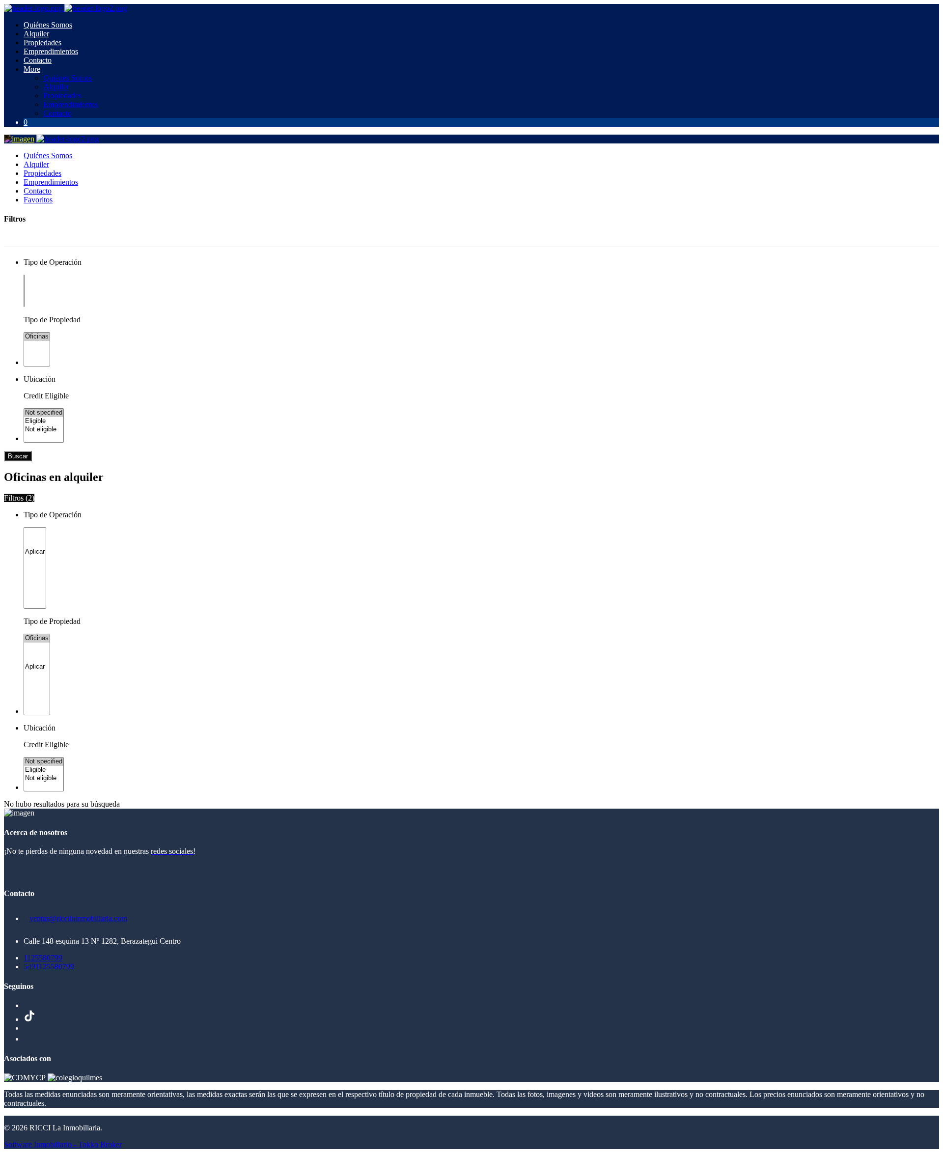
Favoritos (38, 200)
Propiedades (42, 42)
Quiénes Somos (48, 25)
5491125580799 (49, 966)
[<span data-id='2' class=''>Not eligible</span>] (43, 429)
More (32, 69)
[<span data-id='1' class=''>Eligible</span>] (43, 421)
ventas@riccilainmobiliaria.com (78, 918)
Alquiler (36, 33)
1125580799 (43, 958)
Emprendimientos (51, 51)
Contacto (38, 60)
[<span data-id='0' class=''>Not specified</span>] (43, 413)
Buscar (18, 456)
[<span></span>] (35, 552)
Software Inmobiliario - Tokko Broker (63, 1144)
